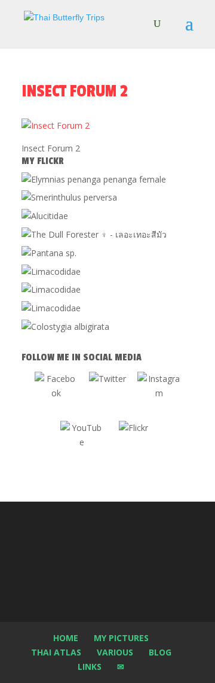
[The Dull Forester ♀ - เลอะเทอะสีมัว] (94, 234)
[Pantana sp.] (49, 253)
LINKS (90, 666)
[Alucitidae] (45, 215)
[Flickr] (133, 442)
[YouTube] (81, 442)
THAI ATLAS (56, 652)
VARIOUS (115, 652)
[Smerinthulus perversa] (69, 197)
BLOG (160, 652)
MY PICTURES (121, 637)
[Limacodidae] (51, 271)
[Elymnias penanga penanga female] (94, 179)
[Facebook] (56, 393)
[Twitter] (107, 393)
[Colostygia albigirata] (65, 326)
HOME (65, 637)
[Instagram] (158, 393)
